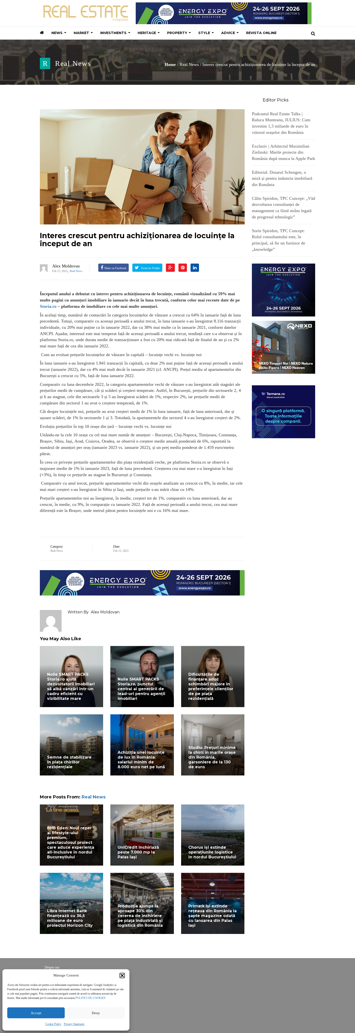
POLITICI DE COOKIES (90, 998)
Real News (73, 63)
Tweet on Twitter (150, 268)
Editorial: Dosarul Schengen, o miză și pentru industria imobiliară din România (282, 178)
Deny (96, 1013)
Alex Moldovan (66, 266)
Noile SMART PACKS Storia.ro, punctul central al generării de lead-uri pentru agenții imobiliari (141, 689)
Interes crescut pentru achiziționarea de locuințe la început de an (137, 239)
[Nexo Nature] (283, 346)
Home (170, 64)
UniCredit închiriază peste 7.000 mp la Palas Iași (138, 852)
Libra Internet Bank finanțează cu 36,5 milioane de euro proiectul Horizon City (70, 918)
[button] (122, 975)
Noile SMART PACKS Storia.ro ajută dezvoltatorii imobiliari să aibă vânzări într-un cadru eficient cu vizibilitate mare (71, 686)
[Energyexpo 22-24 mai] (283, 289)
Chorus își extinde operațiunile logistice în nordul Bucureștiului (212, 852)
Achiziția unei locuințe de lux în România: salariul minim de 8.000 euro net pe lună (141, 759)
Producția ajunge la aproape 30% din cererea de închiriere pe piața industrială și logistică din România (140, 916)
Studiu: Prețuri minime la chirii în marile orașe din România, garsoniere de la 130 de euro (212, 757)
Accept (36, 1013)
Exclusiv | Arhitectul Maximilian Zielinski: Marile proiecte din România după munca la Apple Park (283, 152)
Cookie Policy (53, 1024)
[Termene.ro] (283, 411)
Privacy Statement (74, 1024)
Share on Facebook (115, 268)
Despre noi (52, 967)
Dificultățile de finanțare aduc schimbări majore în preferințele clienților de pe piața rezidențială (210, 686)
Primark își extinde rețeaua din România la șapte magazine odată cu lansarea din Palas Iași (212, 916)
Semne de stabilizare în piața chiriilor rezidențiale (69, 762)
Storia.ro (48, 306)
